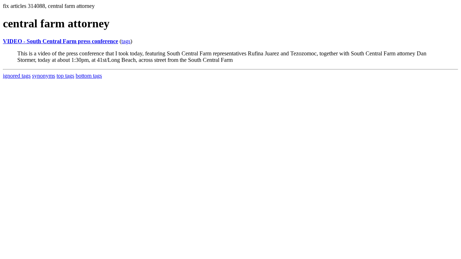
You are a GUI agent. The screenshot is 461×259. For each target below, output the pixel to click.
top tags (65, 76)
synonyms (43, 76)
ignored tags (17, 76)
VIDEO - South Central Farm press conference (60, 41)
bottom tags (89, 76)
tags (125, 41)
